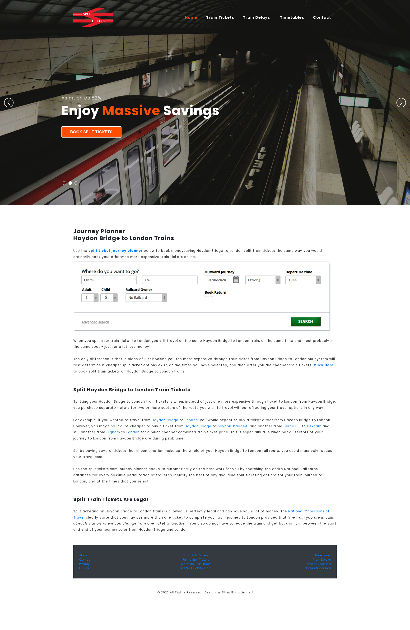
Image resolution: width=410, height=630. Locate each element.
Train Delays (322, 560)
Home (193, 17)
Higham (113, 432)
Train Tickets (220, 17)
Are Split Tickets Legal (196, 568)
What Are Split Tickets (196, 564)
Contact (85, 560)
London (191, 420)
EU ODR (84, 568)
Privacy (84, 564)
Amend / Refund (319, 564)
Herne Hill (292, 426)
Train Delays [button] (257, 17)
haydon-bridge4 (233, 426)
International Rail (318, 568)
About (83, 555)
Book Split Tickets (91, 132)
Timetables (292, 17)
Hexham (314, 426)
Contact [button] (322, 17)
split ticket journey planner (116, 250)
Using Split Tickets (196, 560)
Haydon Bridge (165, 420)
